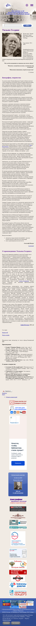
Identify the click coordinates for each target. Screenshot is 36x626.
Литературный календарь (18, 475)
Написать (18, 463)
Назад (3, 394)
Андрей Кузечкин (25, 325)
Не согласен (15, 623)
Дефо (30, 145)
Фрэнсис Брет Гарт (18, 480)
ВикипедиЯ (5, 332)
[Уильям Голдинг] (11, 56)
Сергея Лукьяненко (24, 281)
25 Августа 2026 (18, 477)
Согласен (6, 623)
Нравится (4, 393)
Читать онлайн (5, 335)
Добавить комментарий (11, 397)
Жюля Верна (5, 146)
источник (31, 246)
